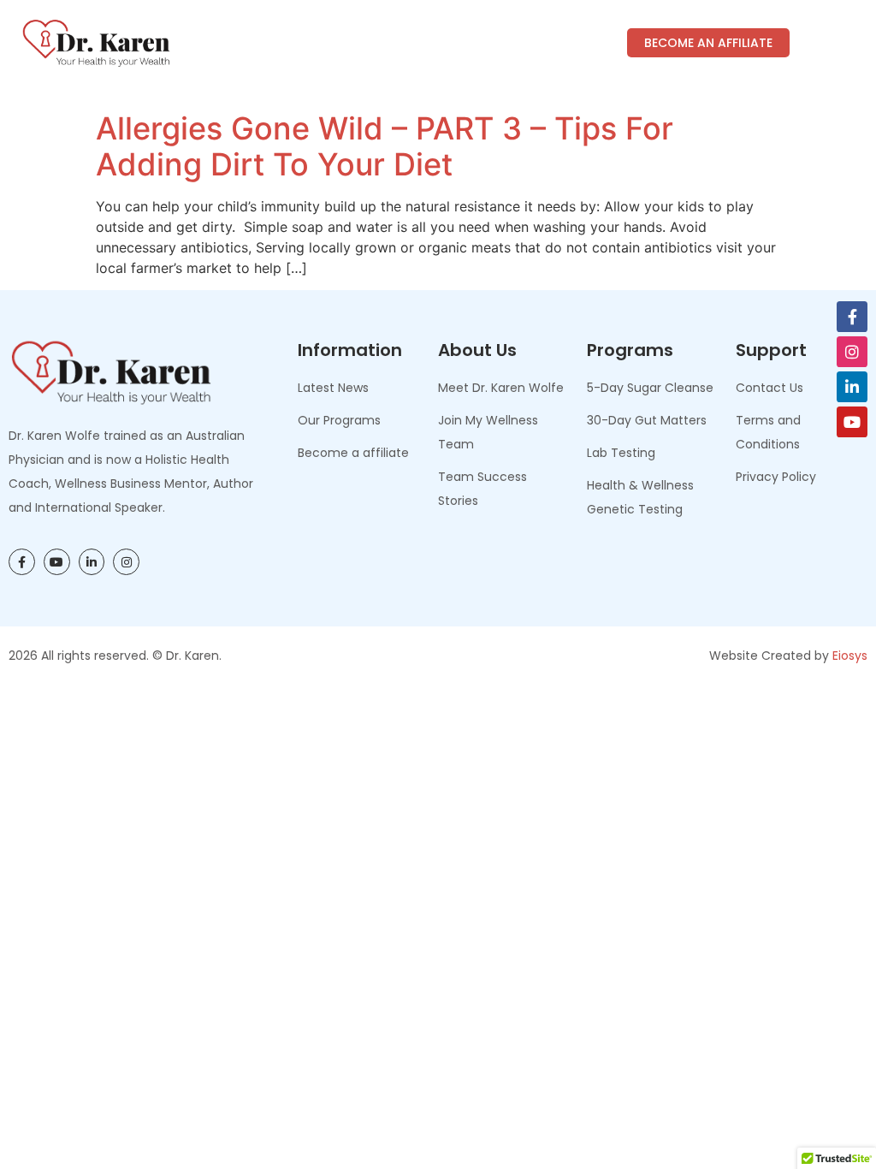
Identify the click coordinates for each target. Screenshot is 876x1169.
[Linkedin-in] (852, 386)
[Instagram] (852, 351)
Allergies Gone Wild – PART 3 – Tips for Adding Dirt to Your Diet (384, 146)
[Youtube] (852, 421)
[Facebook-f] (852, 316)
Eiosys (849, 655)
